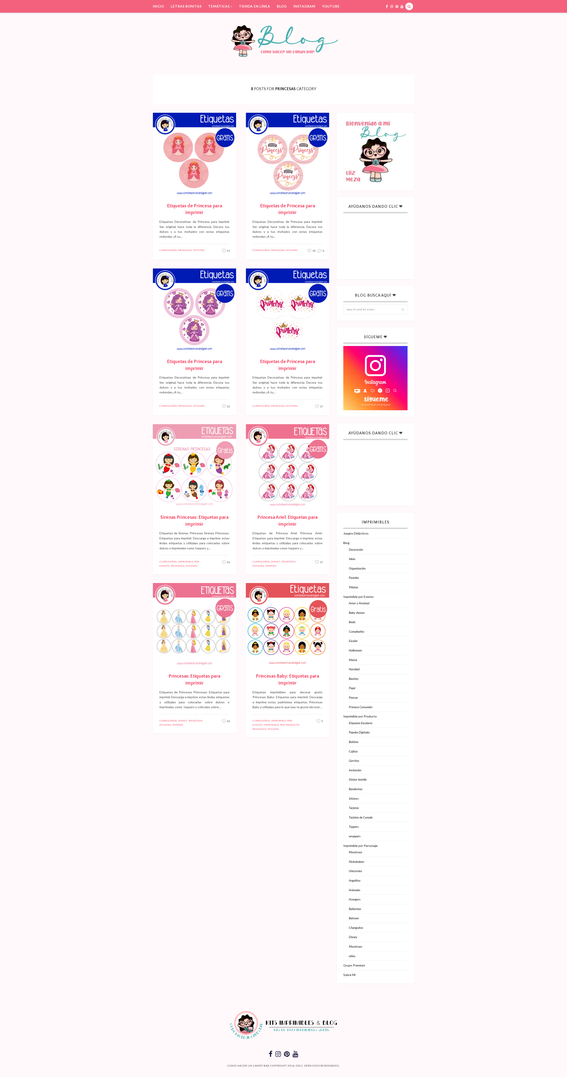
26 (228, 562)
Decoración (356, 549)
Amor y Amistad (359, 603)
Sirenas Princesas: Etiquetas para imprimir (194, 521)
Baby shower (357, 612)
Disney (275, 561)
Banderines (355, 789)
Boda (352, 622)
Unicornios (355, 871)
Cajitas (353, 751)
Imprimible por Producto (281, 724)
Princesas (185, 250)
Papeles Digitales (359, 732)
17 (321, 406)
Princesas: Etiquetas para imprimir (194, 679)
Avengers (354, 899)
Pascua (353, 697)
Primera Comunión (360, 707)
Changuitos (356, 927)
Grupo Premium (354, 965)
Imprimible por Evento (358, 597)
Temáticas (219, 6)
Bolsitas (353, 742)
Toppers (270, 565)
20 (228, 721)
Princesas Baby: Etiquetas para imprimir (287, 679)
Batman (354, 918)
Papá (352, 688)
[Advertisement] (376, 243)
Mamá (353, 660)
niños (352, 956)
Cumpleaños (168, 250)
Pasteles (354, 577)
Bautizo (353, 678)
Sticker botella (358, 779)
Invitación (355, 770)
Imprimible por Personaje (360, 846)
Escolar (353, 641)
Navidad (354, 669)
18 (313, 250)
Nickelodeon (356, 861)
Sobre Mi (349, 975)
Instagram (304, 6)
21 (228, 250)
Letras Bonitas (186, 6)
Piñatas (353, 587)
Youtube (331, 6)
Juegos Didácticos (356, 533)
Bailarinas (355, 909)
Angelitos (354, 880)
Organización (357, 568)
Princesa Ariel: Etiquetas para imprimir (287, 521)
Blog (282, 6)
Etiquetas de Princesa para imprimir (194, 209)
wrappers (354, 836)
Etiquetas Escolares (360, 723)
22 (228, 406)
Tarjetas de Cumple (361, 817)
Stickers (199, 250)
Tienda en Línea (254, 6)
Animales (354, 890)
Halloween (355, 650)
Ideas (352, 559)
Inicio (158, 6)
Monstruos (355, 852)
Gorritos (354, 760)
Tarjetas (354, 808)
